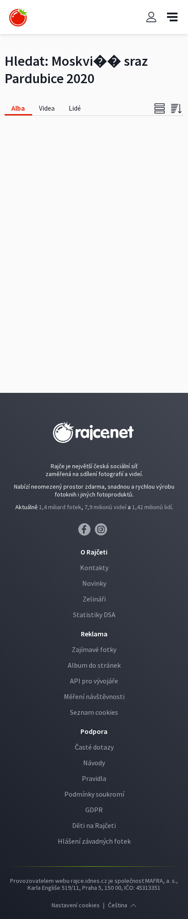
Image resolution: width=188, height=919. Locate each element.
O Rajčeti (94, 551)
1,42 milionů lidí (152, 507)
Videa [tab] (47, 108)
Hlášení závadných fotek (94, 841)
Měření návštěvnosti (94, 696)
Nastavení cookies (76, 905)
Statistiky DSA (94, 614)
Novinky (94, 583)
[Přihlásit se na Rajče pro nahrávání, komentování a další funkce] (151, 17)
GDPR (94, 809)
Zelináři (94, 599)
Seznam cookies (94, 712)
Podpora (94, 731)
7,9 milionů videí (105, 507)
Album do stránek (94, 665)
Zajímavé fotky (94, 649)
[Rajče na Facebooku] (86, 532)
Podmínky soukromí (94, 794)
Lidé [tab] (75, 108)
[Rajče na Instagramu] (102, 532)
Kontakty (94, 567)
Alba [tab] (18, 108)
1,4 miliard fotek (60, 507)
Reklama (94, 633)
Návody (94, 762)
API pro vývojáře (94, 680)
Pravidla (94, 778)
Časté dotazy (94, 747)
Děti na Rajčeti (94, 825)
